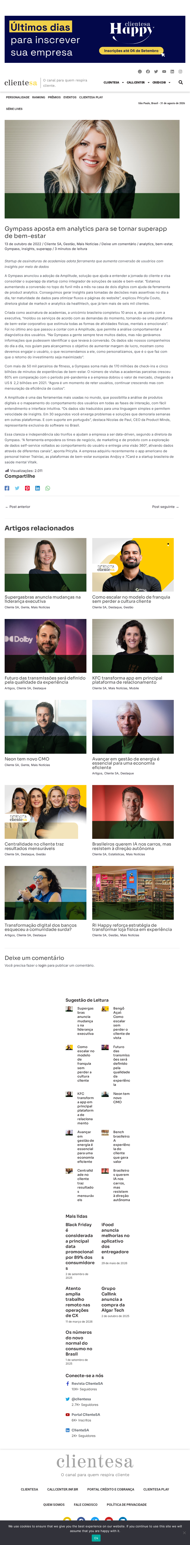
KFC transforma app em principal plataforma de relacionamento (127, 680)
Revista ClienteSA (87, 1384)
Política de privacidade (127, 1505)
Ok (96, 1538)
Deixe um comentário (118, 244)
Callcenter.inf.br (62, 1489)
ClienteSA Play (91, 97)
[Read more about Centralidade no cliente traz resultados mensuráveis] (45, 812)
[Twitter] (17, 488)
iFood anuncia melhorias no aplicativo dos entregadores (115, 1241)
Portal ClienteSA (86, 1415)
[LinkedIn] (37, 488)
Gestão (69, 244)
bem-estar (163, 244)
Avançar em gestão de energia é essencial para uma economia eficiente (125, 763)
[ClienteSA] (68, 1430)
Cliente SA (52, 244)
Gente (25, 607)
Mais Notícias (87, 244)
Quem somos (54, 1505)
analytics (146, 244)
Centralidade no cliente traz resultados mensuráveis (34, 846)
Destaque (115, 607)
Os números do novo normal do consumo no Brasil (79, 1343)
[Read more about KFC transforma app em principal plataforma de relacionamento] (133, 646)
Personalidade (17, 97)
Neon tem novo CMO (27, 759)
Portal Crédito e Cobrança (110, 1489)
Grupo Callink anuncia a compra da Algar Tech (113, 1299)
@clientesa (81, 1399)
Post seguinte (165, 507)
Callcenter (136, 82)
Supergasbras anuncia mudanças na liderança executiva (43, 599)
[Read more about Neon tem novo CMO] (45, 726)
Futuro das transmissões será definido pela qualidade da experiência (45, 680)
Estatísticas (116, 854)
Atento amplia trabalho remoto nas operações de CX (78, 1302)
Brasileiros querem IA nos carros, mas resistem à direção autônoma (131, 846)
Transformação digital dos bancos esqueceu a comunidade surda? (41, 927)
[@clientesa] (68, 1399)
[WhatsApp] (47, 488)
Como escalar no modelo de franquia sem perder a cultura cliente (131, 599)
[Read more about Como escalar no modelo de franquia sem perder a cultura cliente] (133, 565)
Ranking (38, 97)
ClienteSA (111, 82)
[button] (180, 82)
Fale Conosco (86, 1505)
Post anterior (17, 507)
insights (28, 249)
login (42, 965)
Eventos (69, 97)
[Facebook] (7, 488)
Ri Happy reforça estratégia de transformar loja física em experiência (132, 927)
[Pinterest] (27, 488)
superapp (44, 249)
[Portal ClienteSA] (68, 1415)
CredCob (159, 82)
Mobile (134, 688)
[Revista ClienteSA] (68, 1384)
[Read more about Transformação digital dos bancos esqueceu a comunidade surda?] (45, 893)
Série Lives (14, 109)
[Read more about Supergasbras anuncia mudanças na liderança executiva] (45, 565)
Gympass (12, 249)
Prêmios (54, 97)
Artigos (10, 688)
